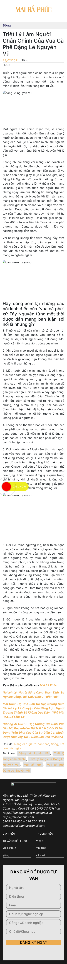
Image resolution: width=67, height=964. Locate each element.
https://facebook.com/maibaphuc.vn (27, 813)
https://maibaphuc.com (18, 817)
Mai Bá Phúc (48, 685)
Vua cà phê (32, 765)
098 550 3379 (35, 821)
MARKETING (9, 848)
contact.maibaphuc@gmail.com (24, 825)
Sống (54, 744)
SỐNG (6, 855)
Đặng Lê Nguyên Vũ (34, 753)
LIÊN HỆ (40, 855)
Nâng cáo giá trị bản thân (31, 744)
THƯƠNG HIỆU (44, 833)
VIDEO (39, 841)
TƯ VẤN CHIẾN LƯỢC (15, 841)
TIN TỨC (41, 848)
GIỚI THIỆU (9, 833)
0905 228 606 (12, 821)
